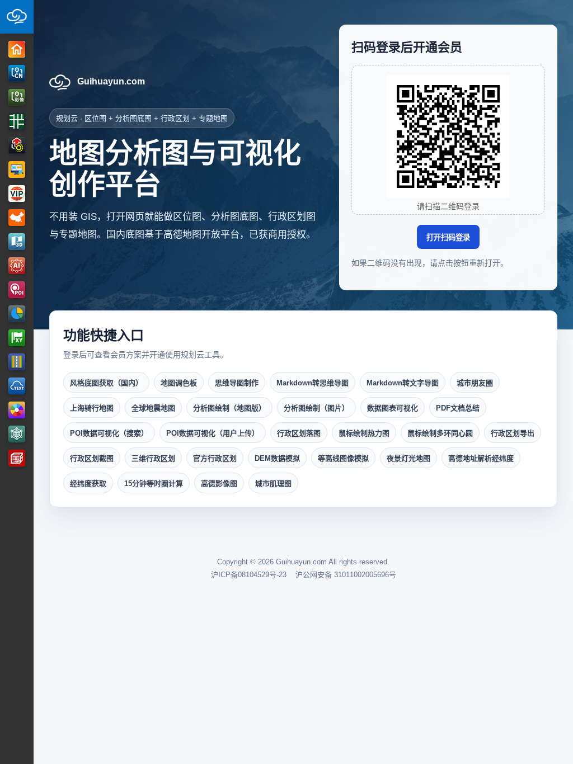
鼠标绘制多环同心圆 (440, 433)
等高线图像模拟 (343, 458)
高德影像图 (219, 483)
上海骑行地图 (92, 408)
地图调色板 (179, 383)
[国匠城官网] (16, 458)
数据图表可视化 (392, 408)
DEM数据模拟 (277, 458)
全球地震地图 (153, 408)
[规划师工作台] (16, 169)
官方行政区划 (215, 458)
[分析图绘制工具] (16, 145)
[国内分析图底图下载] (16, 73)
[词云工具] (16, 386)
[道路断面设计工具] (16, 361)
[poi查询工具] (16, 289)
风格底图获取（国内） (106, 383)
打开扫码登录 (448, 237)
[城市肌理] (16, 121)
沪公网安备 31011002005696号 (345, 574)
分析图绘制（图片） (316, 408)
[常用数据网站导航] (16, 434)
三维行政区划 (153, 458)
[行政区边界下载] (16, 217)
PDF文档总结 (458, 408)
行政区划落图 (299, 433)
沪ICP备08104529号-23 (248, 574)
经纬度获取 (88, 483)
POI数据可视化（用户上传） (212, 433)
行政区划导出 (512, 433)
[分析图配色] (16, 410)
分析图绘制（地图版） (229, 408)
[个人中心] (16, 193)
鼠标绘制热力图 (364, 433)
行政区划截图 (92, 458)
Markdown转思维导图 (312, 383)
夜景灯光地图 (408, 458)
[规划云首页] (17, 17)
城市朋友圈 (475, 383)
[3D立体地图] (16, 241)
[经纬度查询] (16, 337)
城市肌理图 (273, 483)
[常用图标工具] (16, 313)
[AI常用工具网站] (16, 265)
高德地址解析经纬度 (481, 458)
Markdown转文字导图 (403, 383)
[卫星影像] (16, 97)
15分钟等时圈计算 (153, 483)
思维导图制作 (237, 383)
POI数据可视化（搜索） (109, 433)
